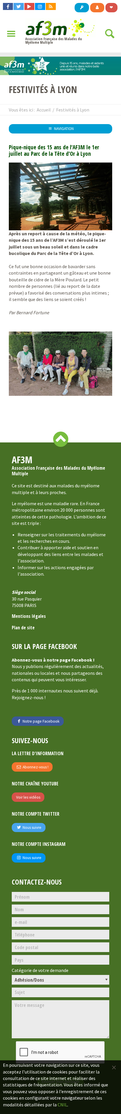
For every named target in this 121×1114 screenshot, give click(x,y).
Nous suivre (31, 827)
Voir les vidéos (28, 797)
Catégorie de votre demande (40, 970)
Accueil (44, 110)
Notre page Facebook (41, 721)
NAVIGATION (63, 128)
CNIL (62, 1105)
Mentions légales (29, 616)
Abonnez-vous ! (35, 767)
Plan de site (23, 627)
